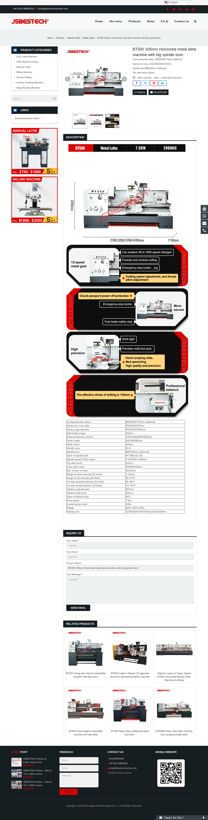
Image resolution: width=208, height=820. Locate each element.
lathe (156, 77)
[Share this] (137, 83)
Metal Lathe (88, 38)
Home (50, 38)
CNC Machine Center (27, 61)
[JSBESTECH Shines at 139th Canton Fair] (16, 766)
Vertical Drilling (24, 77)
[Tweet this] (145, 83)
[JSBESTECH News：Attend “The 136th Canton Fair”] (16, 788)
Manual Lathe (73, 38)
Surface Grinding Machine (29, 82)
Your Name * (72, 540)
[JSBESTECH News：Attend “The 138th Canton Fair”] (16, 777)
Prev (67, 79)
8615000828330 (116, 759)
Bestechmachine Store (27, 118)
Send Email (160, 92)
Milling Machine (24, 72)
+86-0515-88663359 (23, 8)
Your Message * (74, 574)
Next (124, 79)
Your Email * (72, 552)
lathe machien (144, 77)
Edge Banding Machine (28, 87)
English (173, 2)
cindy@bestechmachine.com (53, 8)
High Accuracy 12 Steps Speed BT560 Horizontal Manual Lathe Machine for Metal (174, 676)
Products (60, 38)
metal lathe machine (171, 77)
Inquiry (141, 92)
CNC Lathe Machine (26, 56)
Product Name (73, 563)
